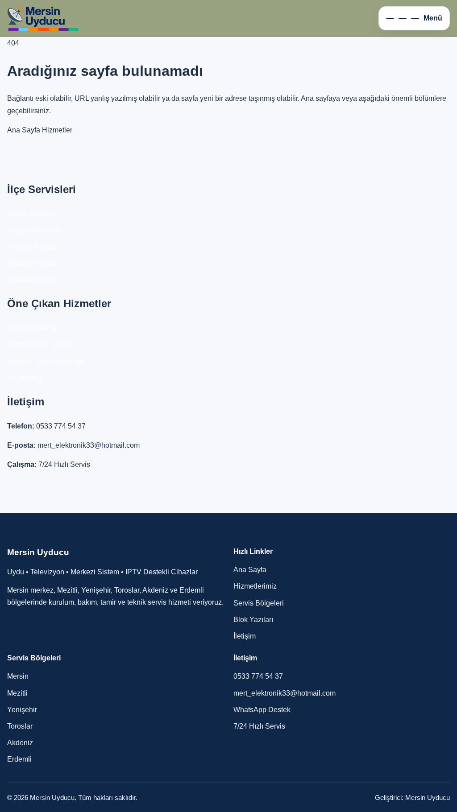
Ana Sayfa (23, 130)
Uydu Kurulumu (32, 328)
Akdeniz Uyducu (33, 263)
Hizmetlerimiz (255, 586)
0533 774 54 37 (61, 426)
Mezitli (17, 693)
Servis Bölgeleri (258, 603)
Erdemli (19, 759)
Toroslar (20, 726)
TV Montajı (24, 378)
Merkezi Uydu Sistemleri (45, 361)
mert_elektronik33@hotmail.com (88, 445)
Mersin (18, 676)
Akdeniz (20, 742)
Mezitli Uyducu (30, 214)
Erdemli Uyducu (32, 280)
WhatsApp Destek (262, 709)
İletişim (244, 636)
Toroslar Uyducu (33, 247)
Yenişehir (22, 709)
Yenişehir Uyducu (35, 230)
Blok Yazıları (253, 619)
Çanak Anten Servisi (39, 344)
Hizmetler (57, 130)
